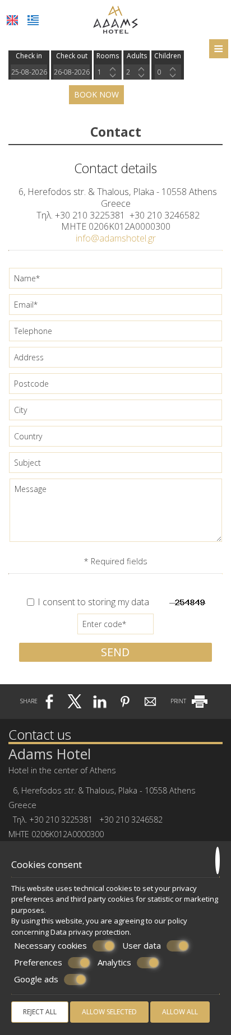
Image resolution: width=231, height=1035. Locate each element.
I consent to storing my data (92, 602)
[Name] (115, 281)
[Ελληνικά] (33, 20)
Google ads (36, 979)
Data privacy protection (90, 932)
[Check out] (71, 72)
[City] (115, 413)
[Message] (116, 514)
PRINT (179, 701)
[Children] (168, 72)
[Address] (115, 360)
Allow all (180, 1012)
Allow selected (109, 1012)
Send (115, 652)
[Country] (115, 439)
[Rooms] (108, 72)
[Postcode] (115, 386)
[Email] (115, 307)
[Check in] (28, 72)
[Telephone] (115, 334)
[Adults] (136, 72)
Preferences (38, 962)
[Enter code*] (115, 627)
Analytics (114, 962)
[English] (12, 20)
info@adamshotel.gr (116, 238)
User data (141, 945)
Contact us (39, 734)
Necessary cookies (50, 945)
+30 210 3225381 (90, 215)
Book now (96, 94)
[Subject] (115, 465)
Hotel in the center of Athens (62, 770)
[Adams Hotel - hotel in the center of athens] (115, 18)
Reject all (40, 1012)
